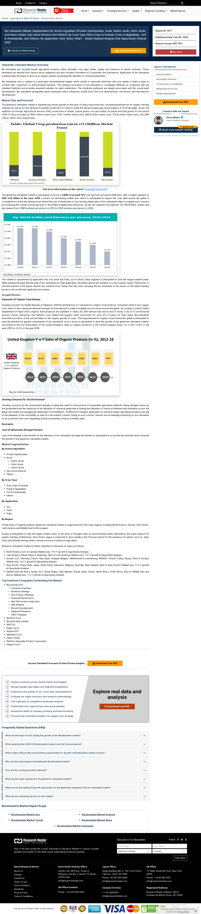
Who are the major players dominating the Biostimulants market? (37, 761)
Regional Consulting (155, 11)
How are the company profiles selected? (26, 770)
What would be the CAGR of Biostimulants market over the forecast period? (43, 744)
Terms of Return (22, 885)
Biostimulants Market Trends (27, 820)
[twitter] (186, 839)
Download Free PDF (130, 50)
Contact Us (30, 3)
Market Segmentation (166, 93)
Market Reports (177, 11)
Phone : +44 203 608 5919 (71, 892)
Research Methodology (23, 50)
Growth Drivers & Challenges (169, 84)
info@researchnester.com (70, 880)
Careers (43, 3)
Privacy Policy (21, 892)
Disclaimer (19, 889)
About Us (18, 871)
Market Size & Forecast (166, 88)
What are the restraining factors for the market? (29, 796)
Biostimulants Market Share (97, 820)
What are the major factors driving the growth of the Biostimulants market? (42, 735)
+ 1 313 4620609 (110, 892)
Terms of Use (20, 882)
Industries (97, 11)
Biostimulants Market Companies (75, 825)
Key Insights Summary (166, 79)
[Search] (182, 3)
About (18, 3)
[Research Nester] (30, 10)
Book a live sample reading (178, 129)
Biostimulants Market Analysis (98, 814)
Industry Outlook (163, 74)
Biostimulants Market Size (25, 814)
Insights (136, 11)
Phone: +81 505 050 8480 (115, 877)
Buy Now (177, 52)
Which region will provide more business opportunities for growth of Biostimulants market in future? (55, 752)
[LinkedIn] (181, 117)
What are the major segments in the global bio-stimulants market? (38, 778)
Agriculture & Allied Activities (24, 18)
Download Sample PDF (96, 189)
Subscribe (180, 857)
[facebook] (178, 839)
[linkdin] (182, 839)
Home (5, 18)
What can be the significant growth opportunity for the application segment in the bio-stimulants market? (58, 787)
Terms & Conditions (23, 896)
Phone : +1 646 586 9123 (158, 877)
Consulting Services (117, 11)
